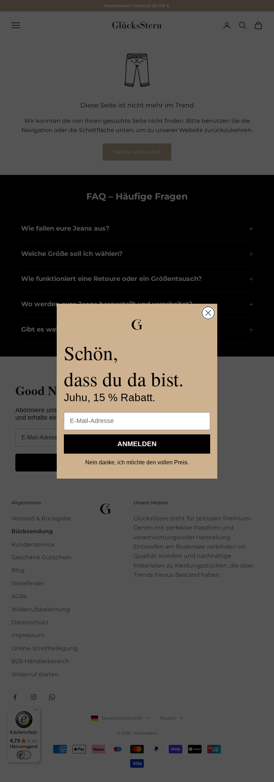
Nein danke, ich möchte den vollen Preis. (137, 462)
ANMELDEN (137, 444)
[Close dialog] (208, 313)
